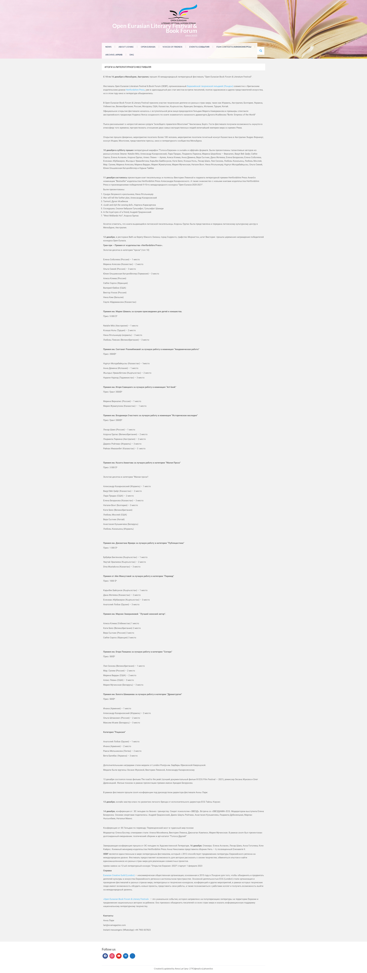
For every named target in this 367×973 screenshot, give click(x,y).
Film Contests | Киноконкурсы (233, 47)
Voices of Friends (172, 47)
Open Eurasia (148, 47)
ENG (132, 54)
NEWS (108, 47)
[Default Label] (118, 956)
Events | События (199, 47)
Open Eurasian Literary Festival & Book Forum (154, 28)
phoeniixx (208, 968)
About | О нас (126, 47)
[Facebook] (105, 956)
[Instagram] (112, 956)
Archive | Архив (113, 54)
